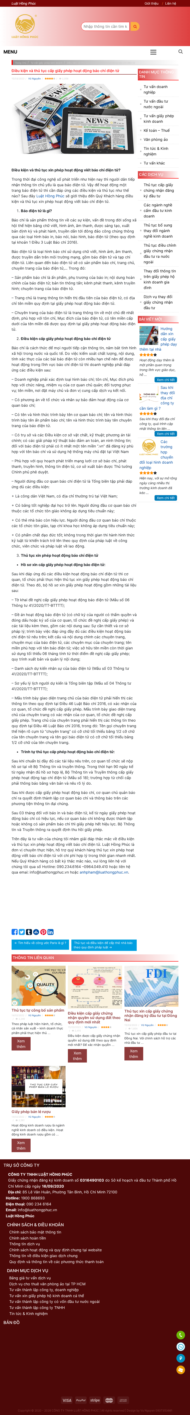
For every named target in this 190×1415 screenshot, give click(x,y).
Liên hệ (170, 3)
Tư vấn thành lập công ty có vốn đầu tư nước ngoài (54, 1301)
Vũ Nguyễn (34, 78)
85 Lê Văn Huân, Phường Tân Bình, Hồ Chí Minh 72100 (69, 1192)
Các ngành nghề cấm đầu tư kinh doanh (158, 210)
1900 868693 (33, 1198)
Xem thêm (21, 1044)
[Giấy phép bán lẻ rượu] (39, 1086)
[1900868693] (180, 1335)
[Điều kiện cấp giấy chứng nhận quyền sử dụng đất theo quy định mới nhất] (95, 987)
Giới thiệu (151, 3)
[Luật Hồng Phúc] (25, 26)
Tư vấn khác (154, 163)
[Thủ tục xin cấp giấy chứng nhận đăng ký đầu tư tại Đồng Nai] (151, 986)
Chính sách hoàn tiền (27, 1238)
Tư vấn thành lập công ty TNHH (37, 1307)
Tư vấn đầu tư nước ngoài (156, 104)
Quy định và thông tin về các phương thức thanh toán (56, 1261)
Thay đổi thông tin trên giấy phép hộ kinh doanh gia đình (160, 279)
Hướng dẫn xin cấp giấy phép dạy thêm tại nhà (158, 339)
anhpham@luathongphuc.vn (104, 872)
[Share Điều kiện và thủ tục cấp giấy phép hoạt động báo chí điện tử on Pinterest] (43, 933)
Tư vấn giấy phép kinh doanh (159, 118)
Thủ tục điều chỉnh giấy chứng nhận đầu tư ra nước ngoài (160, 253)
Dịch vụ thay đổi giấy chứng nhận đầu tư (158, 302)
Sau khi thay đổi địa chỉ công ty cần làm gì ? (157, 398)
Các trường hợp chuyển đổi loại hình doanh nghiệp (156, 454)
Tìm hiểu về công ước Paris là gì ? (42, 943)
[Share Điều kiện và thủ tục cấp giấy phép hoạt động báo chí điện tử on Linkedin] (51, 933)
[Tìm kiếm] (135, 26)
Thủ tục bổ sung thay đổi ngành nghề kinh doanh (158, 231)
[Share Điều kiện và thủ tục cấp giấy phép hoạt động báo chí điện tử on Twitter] (22, 933)
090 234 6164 (38, 1204)
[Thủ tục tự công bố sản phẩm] (39, 986)
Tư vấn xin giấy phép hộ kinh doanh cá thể (46, 1295)
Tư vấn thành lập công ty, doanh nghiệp (44, 1289)
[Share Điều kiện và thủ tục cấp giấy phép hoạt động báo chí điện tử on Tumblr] (29, 933)
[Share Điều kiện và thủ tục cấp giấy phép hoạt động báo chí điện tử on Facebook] (15, 933)
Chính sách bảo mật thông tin (35, 1232)
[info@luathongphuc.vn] (180, 1370)
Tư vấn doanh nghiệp (156, 89)
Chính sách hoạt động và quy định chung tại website (55, 1250)
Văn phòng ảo (156, 139)
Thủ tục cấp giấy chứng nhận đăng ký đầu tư (159, 190)
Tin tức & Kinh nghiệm (156, 151)
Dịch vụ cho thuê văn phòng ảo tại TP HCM (47, 1284)
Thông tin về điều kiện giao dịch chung (43, 1255)
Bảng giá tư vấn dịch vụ (30, 1278)
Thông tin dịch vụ (24, 1244)
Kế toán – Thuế (157, 130)
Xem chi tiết (166, 380)
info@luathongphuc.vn (37, 1209)
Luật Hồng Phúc (50, 196)
